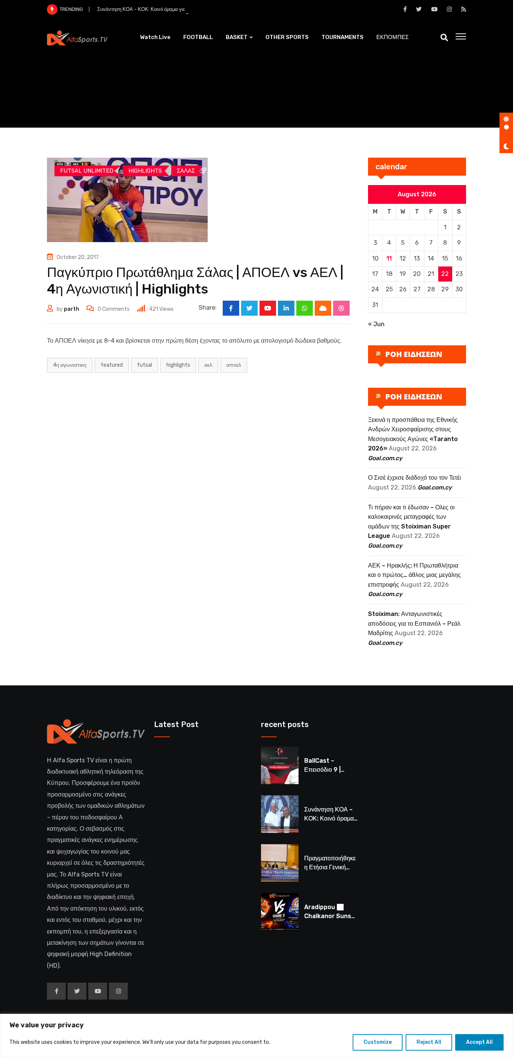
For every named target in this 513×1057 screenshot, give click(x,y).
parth (71, 309)
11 (389, 258)
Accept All (479, 1042)
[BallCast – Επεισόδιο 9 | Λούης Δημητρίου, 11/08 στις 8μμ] (280, 765)
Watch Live (155, 37)
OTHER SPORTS (287, 37)
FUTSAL (144, 365)
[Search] (444, 37)
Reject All (428, 1042)
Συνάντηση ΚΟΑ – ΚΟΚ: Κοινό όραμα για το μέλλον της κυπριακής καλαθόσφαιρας (186, 9)
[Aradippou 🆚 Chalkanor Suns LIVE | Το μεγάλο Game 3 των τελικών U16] (280, 912)
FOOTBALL (198, 37)
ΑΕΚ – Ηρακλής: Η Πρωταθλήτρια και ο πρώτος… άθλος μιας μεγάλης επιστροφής (414, 575)
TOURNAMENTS (342, 37)
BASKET (236, 37)
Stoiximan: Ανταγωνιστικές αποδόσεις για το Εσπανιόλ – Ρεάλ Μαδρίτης (414, 623)
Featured (112, 365)
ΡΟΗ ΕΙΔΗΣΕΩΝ (413, 354)
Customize (378, 1042)
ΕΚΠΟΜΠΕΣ (392, 37)
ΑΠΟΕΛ (233, 365)
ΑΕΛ (208, 365)
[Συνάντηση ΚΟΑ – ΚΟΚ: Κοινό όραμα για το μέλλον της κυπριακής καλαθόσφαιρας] (280, 814)
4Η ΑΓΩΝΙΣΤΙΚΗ (69, 365)
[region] (256, 1035)
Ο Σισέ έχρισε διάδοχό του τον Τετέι (414, 477)
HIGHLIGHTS (178, 365)
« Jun (376, 324)
